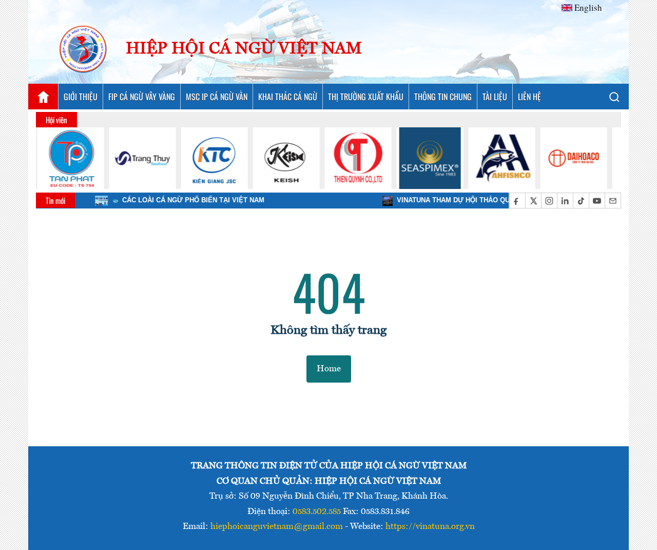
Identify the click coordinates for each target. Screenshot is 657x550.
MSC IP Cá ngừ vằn (216, 96)
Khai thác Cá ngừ (287, 96)
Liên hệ (529, 96)
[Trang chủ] (43, 96)
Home (329, 369)
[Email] (613, 200)
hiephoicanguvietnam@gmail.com (276, 526)
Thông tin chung (443, 96)
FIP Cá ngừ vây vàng (141, 96)
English (588, 7)
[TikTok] (581, 200)
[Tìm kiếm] (614, 96)
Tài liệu (494, 96)
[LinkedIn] (565, 200)
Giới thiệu (81, 96)
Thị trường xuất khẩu (365, 96)
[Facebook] (517, 200)
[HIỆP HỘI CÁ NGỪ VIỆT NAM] (83, 50)
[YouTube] (597, 200)
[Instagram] (549, 200)
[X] (533, 200)
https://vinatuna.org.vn (430, 526)
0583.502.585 (317, 511)
